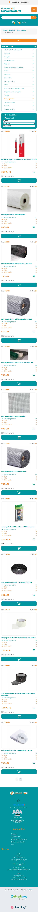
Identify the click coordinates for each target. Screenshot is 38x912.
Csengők (7, 57)
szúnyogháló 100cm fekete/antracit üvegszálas (16, 263)
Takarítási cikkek (9, 102)
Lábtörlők (7, 74)
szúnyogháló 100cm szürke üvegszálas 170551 (16, 319)
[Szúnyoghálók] (11, 9)
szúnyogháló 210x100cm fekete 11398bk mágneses (18, 527)
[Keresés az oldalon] (34, 17)
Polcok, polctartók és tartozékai (14, 88)
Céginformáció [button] (15, 836)
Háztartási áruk (21, 30)
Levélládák (7, 78)
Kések (6, 71)
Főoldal (5, 30)
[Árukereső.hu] (19, 805)
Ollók (6, 85)
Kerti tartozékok (9, 81)
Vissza (19, 40)
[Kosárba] (19, 180)
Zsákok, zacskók (9, 109)
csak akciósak (10, 118)
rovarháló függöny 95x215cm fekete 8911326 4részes (19, 159)
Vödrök (6, 106)
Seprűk (6, 95)
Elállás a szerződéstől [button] (18, 842)
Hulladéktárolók (9, 60)
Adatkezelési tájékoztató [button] (19, 839)
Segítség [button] (13, 834)
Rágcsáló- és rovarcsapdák (12, 92)
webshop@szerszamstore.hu (21, 869)
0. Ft (24, 22)
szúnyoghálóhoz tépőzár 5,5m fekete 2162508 (16, 582)
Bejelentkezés (25, 2)
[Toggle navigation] (34, 9)
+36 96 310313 (20, 858)
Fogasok (7, 64)
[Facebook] (18, 801)
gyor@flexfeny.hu (21, 860)
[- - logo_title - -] (20, 779)
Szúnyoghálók (8, 99)
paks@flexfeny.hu (21, 879)
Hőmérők (7, 53)
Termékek (12, 30)
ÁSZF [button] (12, 844)
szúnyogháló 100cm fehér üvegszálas (13, 214)
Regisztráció (15, 2)
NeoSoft (30, 889)
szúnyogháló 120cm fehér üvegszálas (13, 416)
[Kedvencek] (34, 172)
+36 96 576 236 (20, 868)
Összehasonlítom (8, 176)
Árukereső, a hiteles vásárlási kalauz (18, 807)
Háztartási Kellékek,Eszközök (13, 67)
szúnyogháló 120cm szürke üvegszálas (13, 471)
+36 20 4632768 (20, 877)
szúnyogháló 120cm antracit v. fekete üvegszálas (17, 362)
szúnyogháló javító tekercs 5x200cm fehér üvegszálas (18, 638)
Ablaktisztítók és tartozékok (13, 50)
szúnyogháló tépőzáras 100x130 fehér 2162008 (16, 750)
